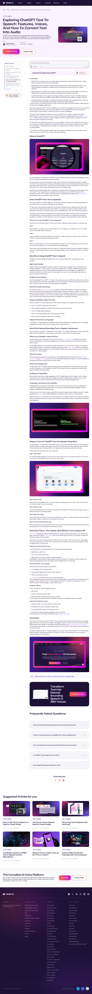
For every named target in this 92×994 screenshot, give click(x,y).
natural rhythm (71, 347)
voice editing (43, 358)
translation (32, 358)
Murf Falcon (33, 533)
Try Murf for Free (78, 694)
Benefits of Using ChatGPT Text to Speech (13, 73)
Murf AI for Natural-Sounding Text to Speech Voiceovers (12, 76)
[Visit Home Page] (8, 3)
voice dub (84, 357)
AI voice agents (48, 535)
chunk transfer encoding (47, 289)
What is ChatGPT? (10, 66)
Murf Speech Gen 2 (68, 339)
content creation (82, 193)
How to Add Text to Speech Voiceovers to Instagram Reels (58, 676)
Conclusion (8, 88)
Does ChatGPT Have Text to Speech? (12, 69)
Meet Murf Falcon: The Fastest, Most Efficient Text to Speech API (13, 85)
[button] (21, 3)
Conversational (35, 577)
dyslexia (39, 394)
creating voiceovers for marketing (78, 624)
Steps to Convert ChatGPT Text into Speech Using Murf (13, 80)
